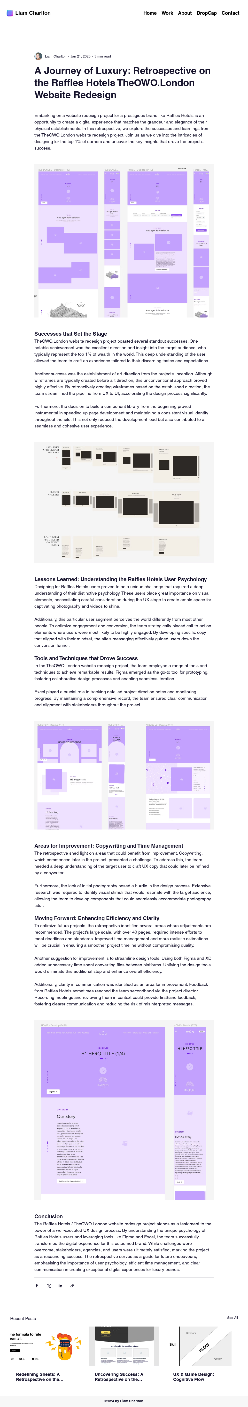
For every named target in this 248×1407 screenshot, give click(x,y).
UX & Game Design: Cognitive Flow (193, 1377)
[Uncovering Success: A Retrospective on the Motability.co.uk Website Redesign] (124, 1346)
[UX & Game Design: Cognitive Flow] (202, 1346)
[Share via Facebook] (36, 1285)
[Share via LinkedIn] (60, 1285)
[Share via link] (72, 1285)
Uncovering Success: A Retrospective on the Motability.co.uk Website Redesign (120, 1377)
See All (232, 1318)
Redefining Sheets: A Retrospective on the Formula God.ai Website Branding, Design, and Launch (40, 1377)
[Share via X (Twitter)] (48, 1285)
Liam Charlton (33, 13)
